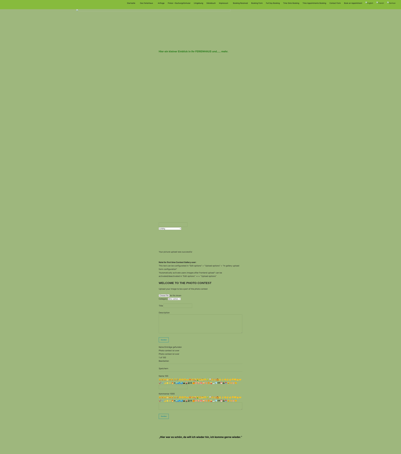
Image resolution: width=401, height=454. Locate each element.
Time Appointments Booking (314, 3)
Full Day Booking (273, 3)
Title (161, 305)
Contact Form (335, 3)
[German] (391, 3)
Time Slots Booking (291, 3)
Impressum (223, 3)
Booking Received (240, 3)
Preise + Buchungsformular (179, 3)
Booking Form (257, 3)
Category (163, 299)
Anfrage (161, 3)
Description (164, 312)
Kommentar (164, 394)
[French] (380, 3)
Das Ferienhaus (146, 3)
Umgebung (198, 3)
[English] (369, 3)
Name (162, 376)
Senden (164, 416)
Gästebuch (211, 3)
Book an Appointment (353, 3)
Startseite (131, 3)
